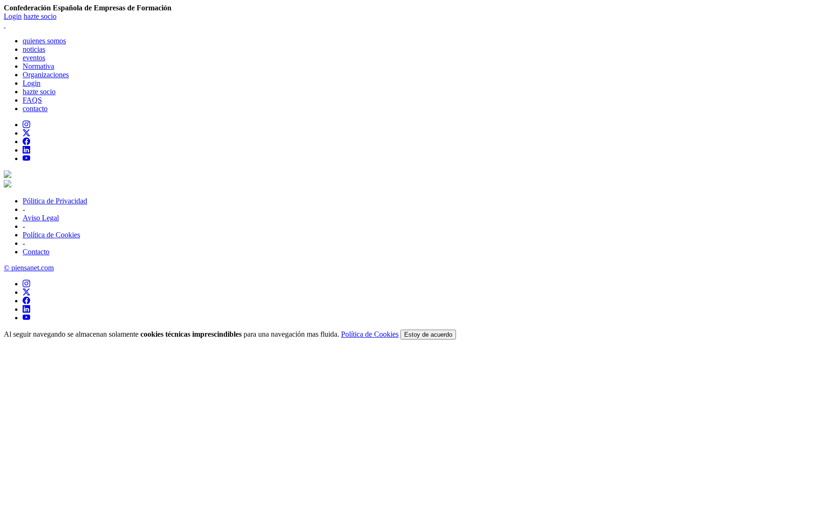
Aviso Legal (41, 218)
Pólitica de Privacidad (55, 201)
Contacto (36, 252)
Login (13, 16)
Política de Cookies (51, 235)
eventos (34, 58)
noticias (34, 49)
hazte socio (40, 16)
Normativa (38, 66)
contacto (35, 109)
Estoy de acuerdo (428, 334)
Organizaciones (46, 75)
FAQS (32, 100)
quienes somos (44, 41)
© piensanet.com (29, 268)
